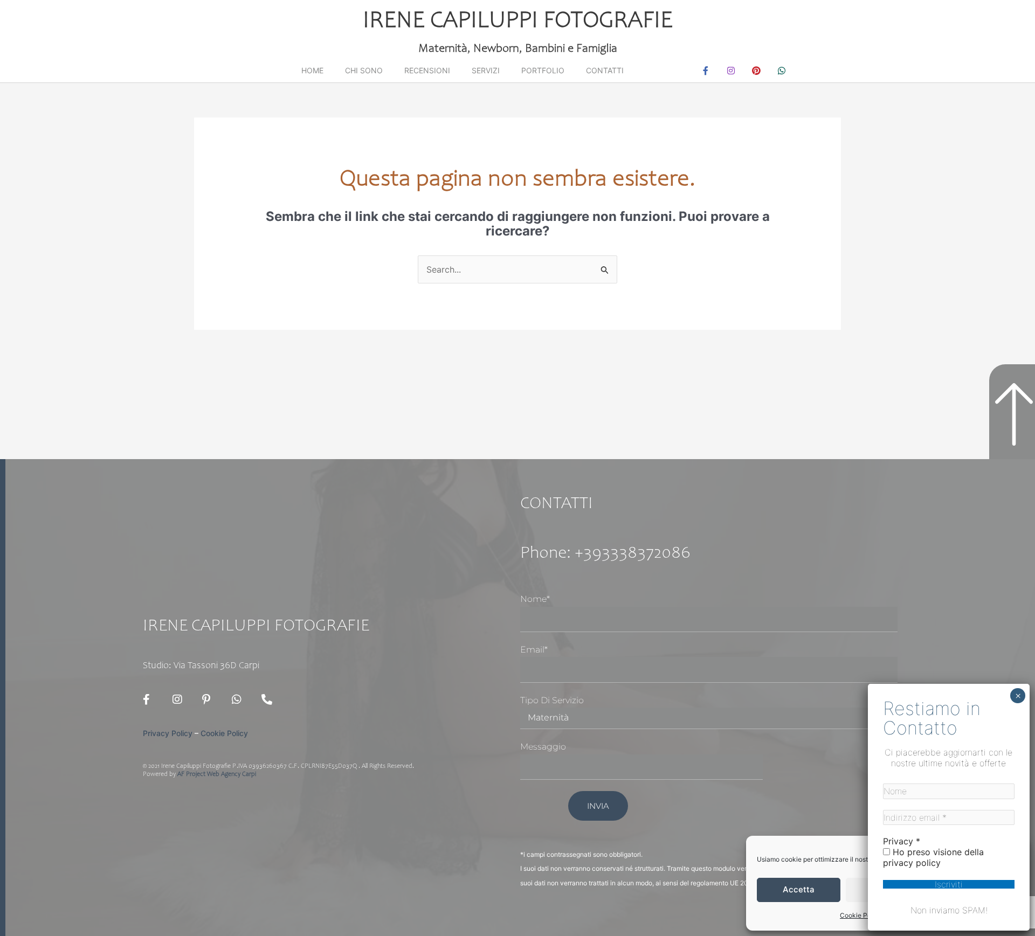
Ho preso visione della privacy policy (933, 857)
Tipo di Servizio (552, 700)
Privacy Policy (167, 733)
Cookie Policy (861, 915)
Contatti (605, 70)
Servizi (486, 70)
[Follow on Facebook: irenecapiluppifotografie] (151, 699)
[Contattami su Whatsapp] (240, 699)
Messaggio (543, 746)
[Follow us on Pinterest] (210, 699)
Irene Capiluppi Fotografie (518, 21)
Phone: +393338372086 (605, 554)
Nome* (535, 599)
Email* (534, 649)
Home (312, 70)
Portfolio (542, 70)
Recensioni (427, 70)
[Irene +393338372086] (269, 699)
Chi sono (364, 70)
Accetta (799, 889)
